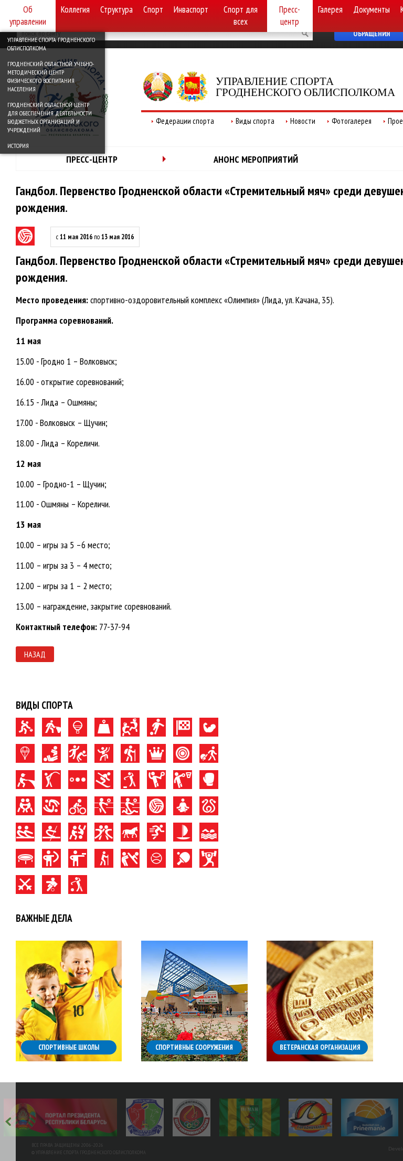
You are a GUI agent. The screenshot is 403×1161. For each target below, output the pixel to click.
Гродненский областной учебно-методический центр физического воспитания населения (50, 76)
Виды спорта (255, 121)
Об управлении (27, 15)
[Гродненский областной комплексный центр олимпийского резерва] (191, 1117)
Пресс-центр (289, 15)
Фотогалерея (352, 121)
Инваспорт (191, 9)
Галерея (330, 9)
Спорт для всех (241, 15)
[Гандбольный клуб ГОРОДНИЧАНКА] (310, 1117)
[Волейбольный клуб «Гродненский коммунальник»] (145, 1117)
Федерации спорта (185, 121)
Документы (371, 9)
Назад (35, 654)
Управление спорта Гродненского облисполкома (51, 44)
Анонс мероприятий (256, 159)
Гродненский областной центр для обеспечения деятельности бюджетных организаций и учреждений (49, 117)
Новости (302, 121)
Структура (116, 9)
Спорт (153, 9)
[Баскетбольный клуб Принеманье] (369, 1117)
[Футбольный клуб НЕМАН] (249, 1117)
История (18, 146)
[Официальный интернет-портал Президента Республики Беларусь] (60, 1117)
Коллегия (75, 9)
